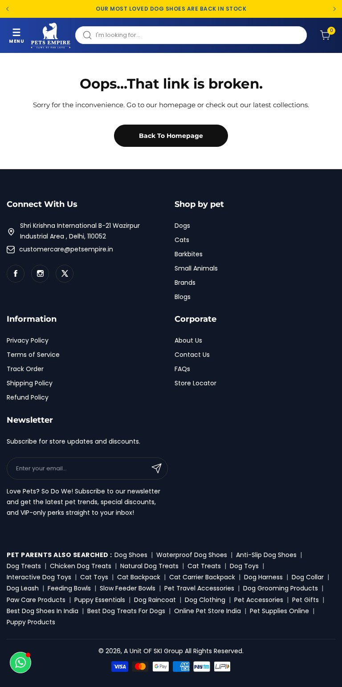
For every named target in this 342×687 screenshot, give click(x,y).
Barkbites (189, 254)
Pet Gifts (305, 599)
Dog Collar (308, 577)
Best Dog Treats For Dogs (126, 610)
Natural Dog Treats (149, 566)
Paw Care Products (36, 599)
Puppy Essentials (99, 599)
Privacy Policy (28, 340)
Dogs (182, 225)
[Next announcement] (334, 9)
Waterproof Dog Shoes (191, 554)
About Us (188, 340)
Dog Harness (263, 577)
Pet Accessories (258, 599)
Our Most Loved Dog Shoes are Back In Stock (171, 9)
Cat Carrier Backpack (202, 577)
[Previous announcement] (7, 9)
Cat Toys (94, 577)
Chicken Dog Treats (80, 566)
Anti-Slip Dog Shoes (266, 554)
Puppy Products (31, 622)
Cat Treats (204, 566)
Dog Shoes (130, 554)
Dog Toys (244, 566)
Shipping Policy (30, 383)
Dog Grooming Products (280, 588)
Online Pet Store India (207, 610)
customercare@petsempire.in (66, 249)
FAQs (182, 368)
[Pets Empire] (51, 35)
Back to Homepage (171, 136)
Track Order (25, 368)
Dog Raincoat (155, 599)
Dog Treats (24, 566)
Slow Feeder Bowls (127, 588)
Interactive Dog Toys (39, 577)
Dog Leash (23, 588)
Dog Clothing (205, 599)
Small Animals (196, 268)
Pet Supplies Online (279, 610)
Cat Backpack (138, 577)
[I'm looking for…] (87, 35)
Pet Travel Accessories (199, 588)
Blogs (183, 296)
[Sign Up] (157, 468)
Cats (182, 239)
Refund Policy (28, 397)
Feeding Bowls (69, 588)
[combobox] (191, 35)
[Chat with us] (20, 662)
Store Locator (195, 383)
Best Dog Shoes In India (42, 610)
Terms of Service (33, 354)
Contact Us (192, 354)
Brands (185, 282)
